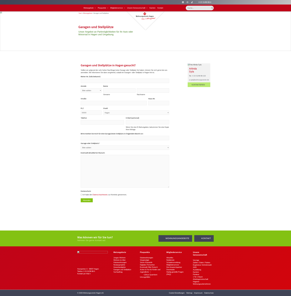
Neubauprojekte (119, 265)
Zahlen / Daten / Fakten (201, 262)
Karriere (152, 8)
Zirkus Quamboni (150, 275)
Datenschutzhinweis (100, 195)
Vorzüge (196, 260)
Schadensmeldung (173, 262)
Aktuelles (169, 258)
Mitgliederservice (116, 8)
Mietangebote (89, 8)
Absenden (86, 200)
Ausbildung (197, 270)
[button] (95, 8)
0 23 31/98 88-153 (199, 76)
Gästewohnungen (120, 262)
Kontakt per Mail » (84, 274)
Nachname (141, 94)
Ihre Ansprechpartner (174, 267)
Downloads (170, 270)
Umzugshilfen (145, 277)
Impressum (198, 293)
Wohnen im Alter (119, 260)
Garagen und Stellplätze (122, 270)
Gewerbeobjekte (119, 267)
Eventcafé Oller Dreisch (149, 267)
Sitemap (189, 293)
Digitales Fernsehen (147, 265)
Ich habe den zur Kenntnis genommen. (105, 195)
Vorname (106, 94)
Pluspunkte (102, 8)
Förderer (196, 274)
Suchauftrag (117, 272)
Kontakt (160, 8)
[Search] (212, 8)
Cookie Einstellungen (176, 293)
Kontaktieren (198, 85)
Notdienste (170, 260)
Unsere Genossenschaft (136, 8)
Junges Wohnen (119, 258)
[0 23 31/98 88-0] (196, 2)
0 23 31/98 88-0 (205, 2)
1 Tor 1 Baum (198, 277)
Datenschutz (209, 293)
